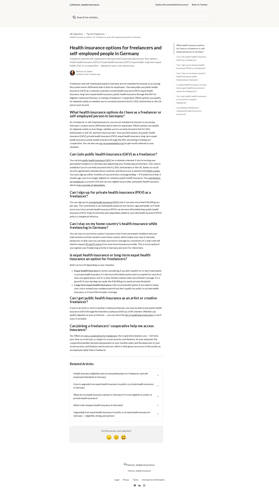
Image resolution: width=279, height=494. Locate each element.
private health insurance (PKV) (104, 202)
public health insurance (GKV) (96, 160)
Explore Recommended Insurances (171, 5)
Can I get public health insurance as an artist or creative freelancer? (191, 99)
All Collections (76, 34)
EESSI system (153, 170)
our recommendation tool (111, 143)
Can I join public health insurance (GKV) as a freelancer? (191, 58)
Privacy (126, 479)
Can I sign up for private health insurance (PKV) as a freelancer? (191, 66)
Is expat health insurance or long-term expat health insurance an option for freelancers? (191, 87)
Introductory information (153, 479)
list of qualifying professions (139, 315)
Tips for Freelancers (95, 34)
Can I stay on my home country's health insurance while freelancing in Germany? (191, 76)
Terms (135, 479)
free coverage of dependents (91, 185)
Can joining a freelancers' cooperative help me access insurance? (189, 110)
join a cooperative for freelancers (100, 335)
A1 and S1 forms (94, 244)
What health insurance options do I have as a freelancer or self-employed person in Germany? (190, 48)
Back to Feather (200, 5)
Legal (116, 479)
